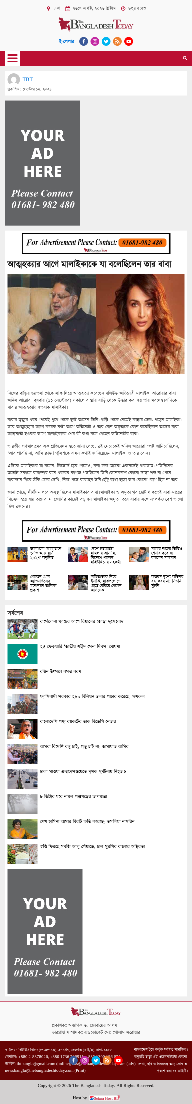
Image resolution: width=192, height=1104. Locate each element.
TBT (27, 79)
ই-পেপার (66, 41)
